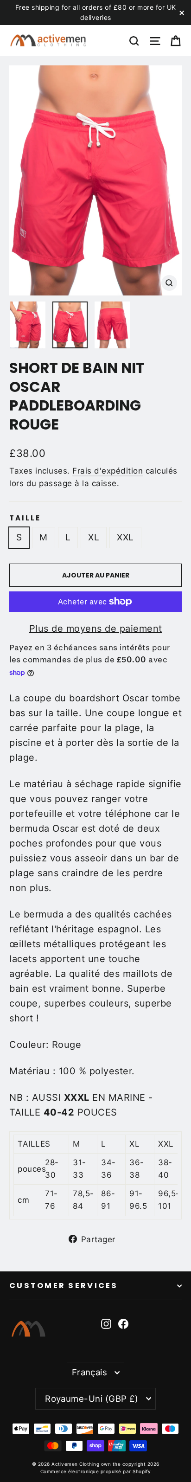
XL (93, 537)
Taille (25, 518)
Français (90, 1372)
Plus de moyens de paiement (95, 628)
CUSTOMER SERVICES (63, 1285)
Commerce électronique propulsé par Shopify (95, 1471)
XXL (125, 537)
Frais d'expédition (107, 470)
